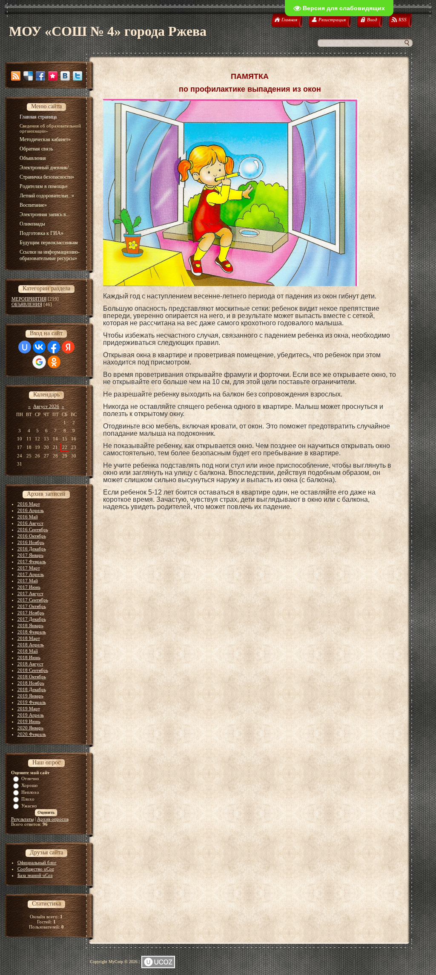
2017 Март (28, 567)
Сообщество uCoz (35, 868)
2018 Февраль (31, 631)
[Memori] (52, 76)
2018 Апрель (30, 644)
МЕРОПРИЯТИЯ (28, 298)
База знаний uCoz (35, 875)
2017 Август (30, 593)
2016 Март (28, 503)
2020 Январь (30, 727)
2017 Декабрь (31, 619)
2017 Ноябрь (30, 612)
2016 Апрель (30, 510)
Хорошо (29, 785)
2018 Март (28, 638)
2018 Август (30, 663)
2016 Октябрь (31, 535)
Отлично (30, 778)
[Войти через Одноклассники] (54, 362)
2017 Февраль (31, 561)
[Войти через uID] (24, 347)
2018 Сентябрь (32, 670)
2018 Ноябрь (30, 683)
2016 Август (30, 523)
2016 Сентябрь (32, 529)
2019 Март (28, 708)
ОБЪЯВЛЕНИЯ (26, 304)
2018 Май (27, 651)
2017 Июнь (28, 587)
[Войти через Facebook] (53, 347)
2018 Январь (30, 625)
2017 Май (27, 580)
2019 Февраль (31, 702)
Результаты (22, 819)
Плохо (27, 798)
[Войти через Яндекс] (68, 347)
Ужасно (29, 805)
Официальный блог (37, 862)
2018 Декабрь (31, 689)
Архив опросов (53, 819)
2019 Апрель (30, 715)
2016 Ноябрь (30, 542)
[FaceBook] (40, 76)
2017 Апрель (30, 574)
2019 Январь (30, 695)
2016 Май (27, 516)
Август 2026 (46, 406)
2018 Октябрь (31, 676)
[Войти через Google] (39, 362)
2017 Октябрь (31, 606)
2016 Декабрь (31, 548)
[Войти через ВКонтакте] (39, 347)
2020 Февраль (31, 734)
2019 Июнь (28, 721)
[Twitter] (77, 76)
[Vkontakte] (65, 76)
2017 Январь (30, 555)
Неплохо (30, 792)
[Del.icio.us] (28, 76)
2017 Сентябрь (32, 599)
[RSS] (15, 76)
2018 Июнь (28, 657)
